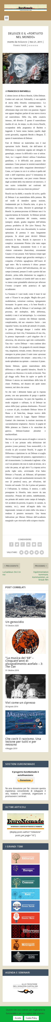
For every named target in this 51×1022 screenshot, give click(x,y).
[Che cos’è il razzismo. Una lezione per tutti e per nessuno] (25, 722)
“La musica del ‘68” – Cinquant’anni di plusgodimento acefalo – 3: (24, 662)
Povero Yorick (19, 45)
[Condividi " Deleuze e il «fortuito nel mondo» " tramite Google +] (23, 544)
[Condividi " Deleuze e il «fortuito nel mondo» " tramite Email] (34, 544)
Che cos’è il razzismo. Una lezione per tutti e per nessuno (23, 741)
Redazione (22, 41)
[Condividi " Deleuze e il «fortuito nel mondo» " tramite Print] (39, 544)
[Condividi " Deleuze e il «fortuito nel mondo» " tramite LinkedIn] (28, 544)
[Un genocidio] (25, 605)
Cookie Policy (31, 1018)
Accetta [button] (18, 1018)
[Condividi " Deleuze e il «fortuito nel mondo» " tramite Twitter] (17, 544)
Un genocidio (14, 622)
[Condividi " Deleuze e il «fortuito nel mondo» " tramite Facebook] (11, 544)
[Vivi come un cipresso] (25, 686)
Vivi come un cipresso (20, 702)
